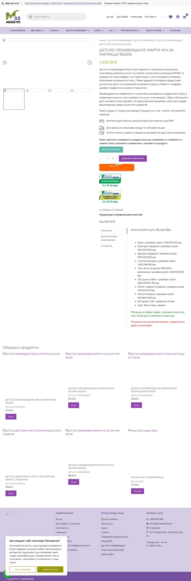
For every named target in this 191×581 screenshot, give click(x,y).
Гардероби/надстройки (114, 536)
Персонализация (23, 569)
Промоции (107, 523)
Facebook (155, 528)
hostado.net (27, 578)
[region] (36, 555)
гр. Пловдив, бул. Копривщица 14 (165, 534)
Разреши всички (50, 569)
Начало (103, 40)
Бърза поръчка (111, 149)
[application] (43, 30)
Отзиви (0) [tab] (106, 246)
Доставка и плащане (68, 523)
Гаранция (136, 16)
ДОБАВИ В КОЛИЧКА (133, 158)
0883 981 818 (12, 3)
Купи (11, 416)
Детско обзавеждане (113, 545)
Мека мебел (107, 554)
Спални (105, 532)
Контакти (150, 16)
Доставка (122, 16)
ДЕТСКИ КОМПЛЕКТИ (145, 40)
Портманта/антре (112, 550)
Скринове (106, 541)
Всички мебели (109, 519)
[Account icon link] (178, 17)
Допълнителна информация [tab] (109, 238)
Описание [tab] (106, 230)
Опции (137, 491)
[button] (111, 210)
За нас (110, 16)
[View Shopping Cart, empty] (184, 17)
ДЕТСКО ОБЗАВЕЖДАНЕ (120, 40)
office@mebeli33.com (161, 523)
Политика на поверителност (73, 545)
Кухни (104, 528)
